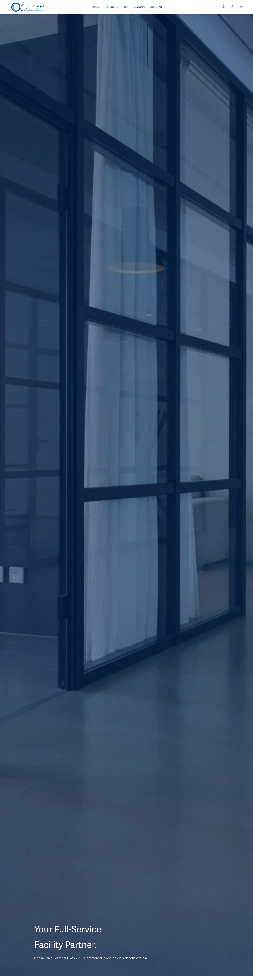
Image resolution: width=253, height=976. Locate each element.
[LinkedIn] (241, 7)
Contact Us (139, 6)
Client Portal (156, 6)
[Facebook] (232, 7)
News (125, 6)
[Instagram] (223, 7)
